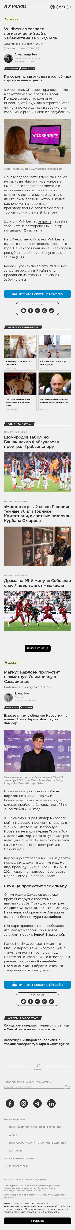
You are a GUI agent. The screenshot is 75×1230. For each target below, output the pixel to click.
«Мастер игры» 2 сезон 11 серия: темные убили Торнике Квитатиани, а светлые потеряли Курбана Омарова (37, 513)
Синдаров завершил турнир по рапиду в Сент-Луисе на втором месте (37, 1027)
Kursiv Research (19, 1166)
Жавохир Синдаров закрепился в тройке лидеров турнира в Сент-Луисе (36, 1042)
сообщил (11, 112)
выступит (31, 796)
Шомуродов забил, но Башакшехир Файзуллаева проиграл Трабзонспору (31, 442)
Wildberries (12, 69)
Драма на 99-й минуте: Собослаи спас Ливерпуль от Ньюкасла (37, 583)
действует (32, 253)
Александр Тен (25, 54)
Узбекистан (28, 69)
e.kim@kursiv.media (25, 700)
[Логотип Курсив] (15, 6)
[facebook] (10, 1103)
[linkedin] (51, 1103)
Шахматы (26, 708)
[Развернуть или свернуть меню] (68, 7)
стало (36, 186)
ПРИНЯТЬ (37, 1220)
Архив (13, 1135)
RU (60, 7)
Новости (11, 19)
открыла (44, 221)
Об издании (17, 1119)
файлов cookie (51, 1211)
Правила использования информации (35, 1127)
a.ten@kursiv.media (24, 61)
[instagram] (24, 1103)
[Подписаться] (68, 1087)
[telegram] (37, 1103)
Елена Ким (22, 693)
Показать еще (37, 648)
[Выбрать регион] (52, 7)
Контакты (15, 1151)
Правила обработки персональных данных (37, 1143)
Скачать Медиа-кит (21, 1158)
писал (36, 266)
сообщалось (55, 926)
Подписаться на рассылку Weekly (28, 1082)
